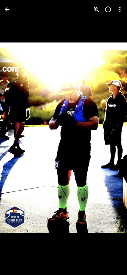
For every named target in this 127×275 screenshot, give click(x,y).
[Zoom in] (96, 9)
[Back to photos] (7, 9)
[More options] (120, 9)
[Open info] (108, 9)
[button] (16, 137)
